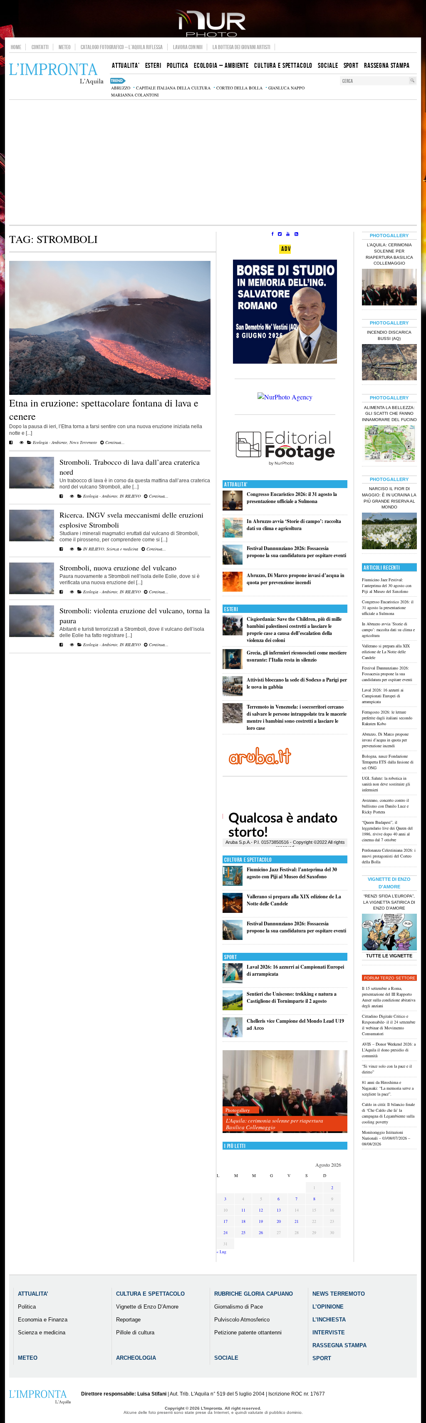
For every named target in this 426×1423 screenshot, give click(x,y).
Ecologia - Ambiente (50, 442)
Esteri (231, 609)
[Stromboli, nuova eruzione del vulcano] (31, 592)
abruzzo (120, 88)
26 (261, 1232)
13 (279, 1210)
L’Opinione (328, 1307)
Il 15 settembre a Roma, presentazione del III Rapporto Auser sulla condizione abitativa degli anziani (388, 997)
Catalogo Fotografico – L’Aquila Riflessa (122, 47)
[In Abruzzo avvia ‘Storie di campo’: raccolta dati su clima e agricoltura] (233, 535)
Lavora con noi (188, 47)
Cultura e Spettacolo (248, 859)
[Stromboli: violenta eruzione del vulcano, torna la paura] (31, 635)
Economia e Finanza (42, 1319)
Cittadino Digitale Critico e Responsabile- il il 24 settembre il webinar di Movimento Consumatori (388, 1024)
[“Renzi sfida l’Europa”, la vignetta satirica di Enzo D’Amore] (389, 933)
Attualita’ (33, 1294)
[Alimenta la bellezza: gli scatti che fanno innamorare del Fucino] (389, 444)
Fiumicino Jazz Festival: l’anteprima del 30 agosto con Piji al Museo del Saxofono (292, 873)
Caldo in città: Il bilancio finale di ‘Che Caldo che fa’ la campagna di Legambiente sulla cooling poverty (388, 1113)
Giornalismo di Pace (238, 1307)
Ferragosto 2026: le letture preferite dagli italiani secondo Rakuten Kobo (387, 717)
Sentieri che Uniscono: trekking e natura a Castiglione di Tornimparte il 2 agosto (292, 997)
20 (279, 1221)
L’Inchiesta (329, 1319)
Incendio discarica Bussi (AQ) (389, 335)
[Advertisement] (213, 162)
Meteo (65, 47)
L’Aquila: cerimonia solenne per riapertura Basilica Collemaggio (274, 1123)
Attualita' (236, 484)
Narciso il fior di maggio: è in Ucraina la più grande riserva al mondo (389, 498)
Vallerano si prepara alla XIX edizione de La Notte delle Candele (386, 651)
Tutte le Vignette (389, 955)
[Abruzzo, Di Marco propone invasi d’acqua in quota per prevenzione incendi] (233, 589)
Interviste (328, 1332)
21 (297, 1221)
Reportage (128, 1319)
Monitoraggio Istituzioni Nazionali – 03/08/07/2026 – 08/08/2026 (386, 1138)
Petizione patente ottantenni (248, 1332)
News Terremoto (83, 442)
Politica (27, 1307)
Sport (230, 957)
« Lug (221, 1251)
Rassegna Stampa (339, 1345)
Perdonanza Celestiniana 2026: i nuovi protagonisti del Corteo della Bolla (389, 856)
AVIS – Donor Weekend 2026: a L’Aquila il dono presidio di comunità (389, 1050)
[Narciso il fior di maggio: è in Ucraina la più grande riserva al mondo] (389, 532)
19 (261, 1221)
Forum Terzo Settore (390, 978)
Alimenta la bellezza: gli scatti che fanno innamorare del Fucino (389, 413)
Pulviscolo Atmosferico (242, 1319)
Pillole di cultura (135, 1332)
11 (243, 1210)
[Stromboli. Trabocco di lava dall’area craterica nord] (31, 487)
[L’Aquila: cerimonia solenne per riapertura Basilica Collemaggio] (285, 1092)
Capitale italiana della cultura (173, 88)
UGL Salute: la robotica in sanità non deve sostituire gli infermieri (386, 784)
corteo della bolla (239, 88)
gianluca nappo (286, 88)
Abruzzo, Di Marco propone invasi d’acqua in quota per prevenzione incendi (295, 579)
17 (225, 1221)
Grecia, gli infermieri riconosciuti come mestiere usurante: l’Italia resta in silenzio (297, 656)
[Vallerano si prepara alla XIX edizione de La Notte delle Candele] (233, 911)
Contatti (40, 47)
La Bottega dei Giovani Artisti (241, 47)
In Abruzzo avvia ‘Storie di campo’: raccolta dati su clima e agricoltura (294, 525)
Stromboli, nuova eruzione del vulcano (117, 568)
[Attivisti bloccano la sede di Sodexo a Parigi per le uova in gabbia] (233, 694)
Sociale (226, 1358)
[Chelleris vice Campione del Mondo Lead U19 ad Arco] (233, 1035)
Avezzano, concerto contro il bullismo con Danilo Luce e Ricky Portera (385, 806)
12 (261, 1210)
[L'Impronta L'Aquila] (56, 74)
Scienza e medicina (122, 549)
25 (243, 1232)
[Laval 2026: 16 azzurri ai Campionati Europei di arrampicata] (233, 981)
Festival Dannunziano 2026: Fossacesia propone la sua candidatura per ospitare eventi (296, 552)
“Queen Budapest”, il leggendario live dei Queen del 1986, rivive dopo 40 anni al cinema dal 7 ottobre (387, 831)
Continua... (114, 442)
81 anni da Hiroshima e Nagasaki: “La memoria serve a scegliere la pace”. (388, 1088)
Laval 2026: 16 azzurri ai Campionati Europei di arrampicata (383, 695)
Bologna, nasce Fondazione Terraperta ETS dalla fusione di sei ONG (388, 762)
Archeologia (136, 1358)
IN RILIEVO (130, 496)
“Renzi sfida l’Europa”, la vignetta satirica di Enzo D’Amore (389, 902)
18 (243, 1221)
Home (16, 47)
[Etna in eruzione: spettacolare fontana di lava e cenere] (110, 393)
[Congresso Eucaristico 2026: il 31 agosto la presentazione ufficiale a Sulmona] (233, 508)
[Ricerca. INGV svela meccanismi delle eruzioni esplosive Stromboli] (31, 540)
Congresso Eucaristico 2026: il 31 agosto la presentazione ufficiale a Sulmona (292, 498)
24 (225, 1232)
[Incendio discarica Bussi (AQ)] (389, 363)
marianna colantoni (135, 95)
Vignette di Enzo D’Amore (147, 1307)
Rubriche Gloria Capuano (253, 1294)
